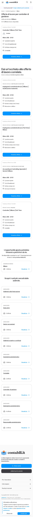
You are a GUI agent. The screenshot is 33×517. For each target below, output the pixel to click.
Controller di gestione (10, 11)
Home (2, 11)
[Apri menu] (2, 2)
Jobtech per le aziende (16, 471)
